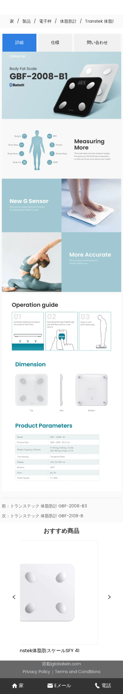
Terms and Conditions (77, 671)
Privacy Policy (36, 671)
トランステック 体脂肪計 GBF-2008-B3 (48, 506)
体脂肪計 (68, 21)
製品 (26, 21)
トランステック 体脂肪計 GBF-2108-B (46, 516)
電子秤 (45, 21)
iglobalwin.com (65, 664)
